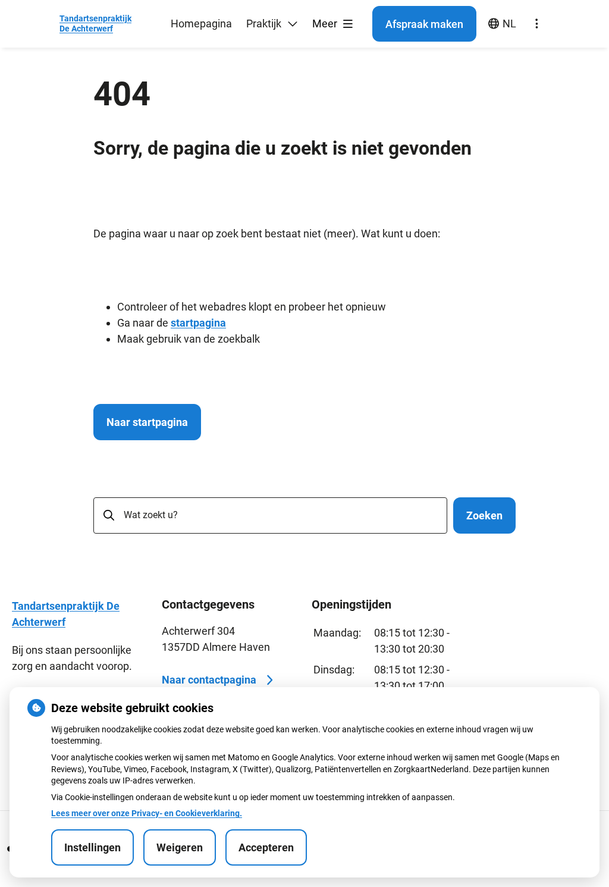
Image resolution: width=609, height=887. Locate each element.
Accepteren (266, 847)
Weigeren (179, 847)
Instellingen (92, 847)
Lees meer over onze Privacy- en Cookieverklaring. (146, 813)
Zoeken (484, 515)
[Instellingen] (536, 24)
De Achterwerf (95, 23)
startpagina (198, 322)
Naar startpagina (147, 422)
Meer (326, 23)
